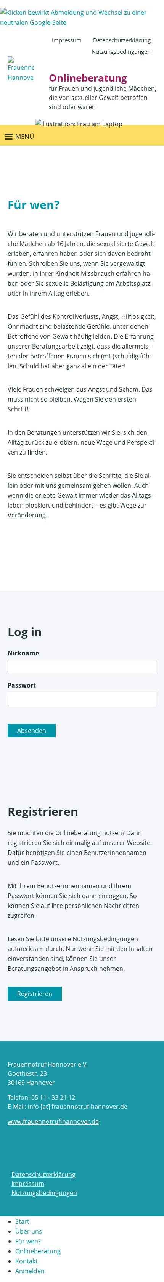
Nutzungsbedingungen (121, 51)
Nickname (23, 653)
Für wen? (28, 1241)
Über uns (28, 1231)
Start (22, 1221)
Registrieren (34, 994)
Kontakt (26, 1261)
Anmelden (30, 1271)
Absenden (31, 730)
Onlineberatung (38, 1251)
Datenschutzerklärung (122, 40)
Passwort (22, 685)
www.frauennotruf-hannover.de (53, 1121)
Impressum (67, 40)
